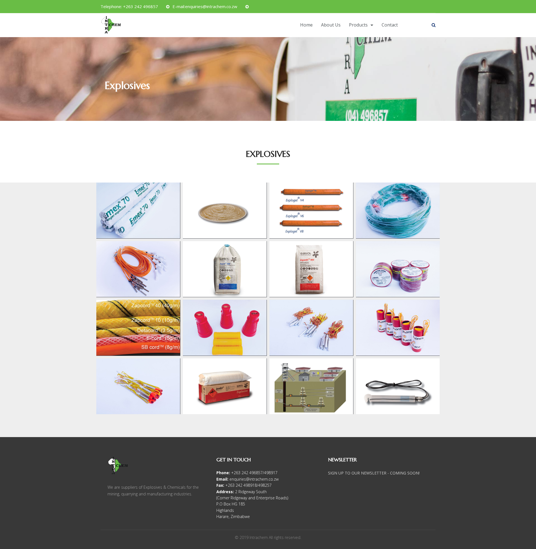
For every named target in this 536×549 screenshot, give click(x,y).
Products (358, 25)
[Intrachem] (112, 26)
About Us (331, 25)
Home (306, 25)
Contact (390, 25)
